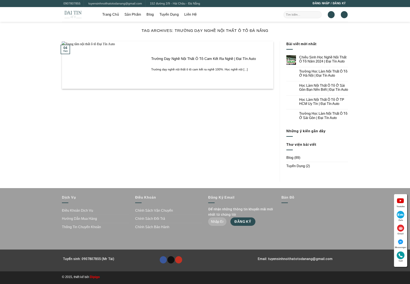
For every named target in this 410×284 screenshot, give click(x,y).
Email (401, 233)
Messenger (400, 247)
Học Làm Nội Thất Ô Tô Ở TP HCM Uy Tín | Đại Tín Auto (321, 102)
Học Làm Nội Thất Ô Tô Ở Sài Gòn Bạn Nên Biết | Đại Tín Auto (323, 87)
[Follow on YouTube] (178, 259)
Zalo (400, 220)
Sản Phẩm (132, 14)
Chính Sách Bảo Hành (152, 227)
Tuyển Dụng (169, 14)
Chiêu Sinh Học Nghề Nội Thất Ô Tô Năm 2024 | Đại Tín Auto (322, 59)
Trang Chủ (110, 14)
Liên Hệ (190, 14)
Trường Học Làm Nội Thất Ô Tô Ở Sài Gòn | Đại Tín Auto (323, 115)
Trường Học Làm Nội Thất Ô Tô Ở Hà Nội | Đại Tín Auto (323, 73)
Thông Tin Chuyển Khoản (81, 227)
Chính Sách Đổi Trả (150, 218)
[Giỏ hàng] (344, 14)
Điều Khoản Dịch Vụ (77, 210)
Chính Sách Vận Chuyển (154, 210)
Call (401, 261)
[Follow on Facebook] (163, 259)
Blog (150, 14)
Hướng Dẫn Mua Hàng (79, 218)
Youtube (401, 206)
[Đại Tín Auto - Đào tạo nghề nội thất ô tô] (79, 14)
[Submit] (317, 14)
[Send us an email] (170, 259)
